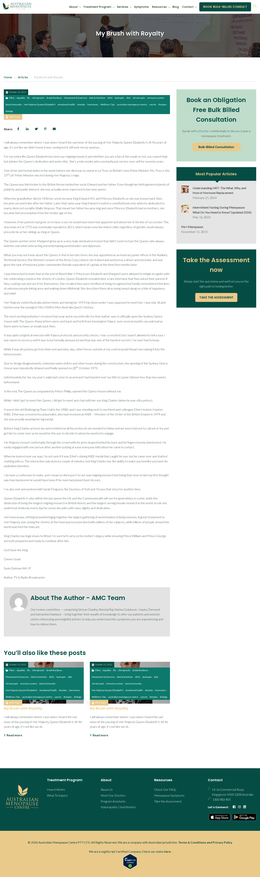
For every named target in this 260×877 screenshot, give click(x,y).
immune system (155, 97)
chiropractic (38, 97)
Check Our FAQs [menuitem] (165, 789)
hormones (92, 104)
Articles (23, 77)
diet (128, 97)
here (167, 851)
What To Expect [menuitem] (57, 795)
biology (9, 111)
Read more (14, 735)
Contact (188, 7)
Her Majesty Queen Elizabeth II (39, 104)
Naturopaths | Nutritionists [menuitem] (118, 807)
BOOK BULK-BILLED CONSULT (225, 7)
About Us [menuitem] (107, 789)
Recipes (163, 104)
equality (21, 97)
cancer (152, 104)
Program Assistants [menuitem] (113, 801)
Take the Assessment (216, 297)
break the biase (54, 97)
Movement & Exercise (75, 97)
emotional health (66, 104)
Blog (175, 7)
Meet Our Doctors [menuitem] (113, 795)
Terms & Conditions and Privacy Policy (205, 842)
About (73, 7)
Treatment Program (97, 7)
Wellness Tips (107, 104)
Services (122, 7)
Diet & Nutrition (97, 97)
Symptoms (141, 7)
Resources (159, 7)
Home (8, 77)
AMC (110, 97)
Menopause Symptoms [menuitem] (169, 795)
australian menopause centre (132, 104)
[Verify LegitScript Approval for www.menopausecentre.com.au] (130, 861)
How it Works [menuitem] (56, 789)
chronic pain (139, 97)
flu (28, 97)
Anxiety (81, 104)
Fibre (11, 97)
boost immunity (14, 104)
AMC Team (14, 116)
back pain (119, 97)
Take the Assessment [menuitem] (168, 801)
